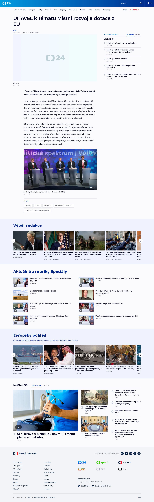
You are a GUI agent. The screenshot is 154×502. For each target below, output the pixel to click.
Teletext (16, 472)
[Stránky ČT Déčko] (81, 469)
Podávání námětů (49, 482)
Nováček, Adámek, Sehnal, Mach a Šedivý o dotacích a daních (43, 192)
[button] (60, 169)
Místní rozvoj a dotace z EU (63, 205)
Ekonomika (73, 10)
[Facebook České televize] (126, 453)
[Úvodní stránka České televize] (25, 453)
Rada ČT (46, 476)
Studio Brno (47, 469)
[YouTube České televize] (130, 453)
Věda (90, 10)
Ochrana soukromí (39, 497)
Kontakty (46, 489)
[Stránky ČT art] (100, 469)
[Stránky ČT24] (82, 462)
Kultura (97, 10)
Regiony (63, 10)
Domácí (48, 10)
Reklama (46, 466)
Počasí (82, 10)
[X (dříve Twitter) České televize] (135, 453)
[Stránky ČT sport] (102, 462)
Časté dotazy (48, 486)
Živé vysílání (17, 466)
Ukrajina (32, 10)
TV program (17, 462)
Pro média (47, 462)
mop (14, 30)
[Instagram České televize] (122, 453)
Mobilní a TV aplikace (20, 486)
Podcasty (106, 10)
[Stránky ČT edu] (122, 469)
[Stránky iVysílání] (124, 462)
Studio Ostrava (48, 472)
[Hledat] (141, 3)
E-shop (15, 482)
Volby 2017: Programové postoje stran (37, 210)
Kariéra (46, 479)
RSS (139, 497)
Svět (55, 10)
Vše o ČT (16, 489)
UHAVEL (37, 205)
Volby (40, 10)
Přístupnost (51, 497)
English (29, 497)
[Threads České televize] (139, 453)
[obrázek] (55, 57)
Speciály (28, 205)
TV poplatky (17, 469)
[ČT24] (7, 3)
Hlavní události (20, 10)
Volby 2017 (47, 205)
